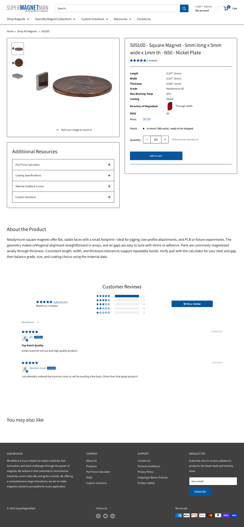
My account (202, 10)
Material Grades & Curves (29, 186)
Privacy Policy (146, 471)
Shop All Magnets (27, 31)
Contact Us (144, 19)
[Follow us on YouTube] (105, 515)
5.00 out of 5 (60, 302)
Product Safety (146, 483)
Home (10, 31)
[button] (138, 60)
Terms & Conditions (149, 466)
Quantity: (135, 139)
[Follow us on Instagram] (98, 515)
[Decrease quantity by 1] (146, 139)
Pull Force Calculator (27, 164)
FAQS (89, 477)
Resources (120, 19)
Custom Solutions (92, 19)
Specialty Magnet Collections (53, 19)
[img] (30, 332)
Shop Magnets (16, 19)
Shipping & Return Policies (153, 477)
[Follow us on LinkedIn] (112, 515)
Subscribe (200, 491)
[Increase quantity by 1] (165, 139)
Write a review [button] (192, 304)
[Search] (184, 8)
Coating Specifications (28, 175)
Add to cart (156, 155)
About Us (91, 460)
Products (91, 466)
